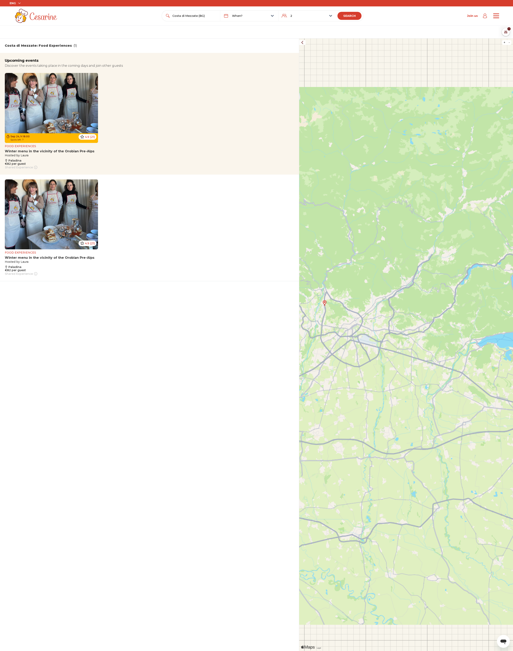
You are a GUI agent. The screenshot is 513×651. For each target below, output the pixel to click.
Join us (472, 16)
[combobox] (194, 16)
